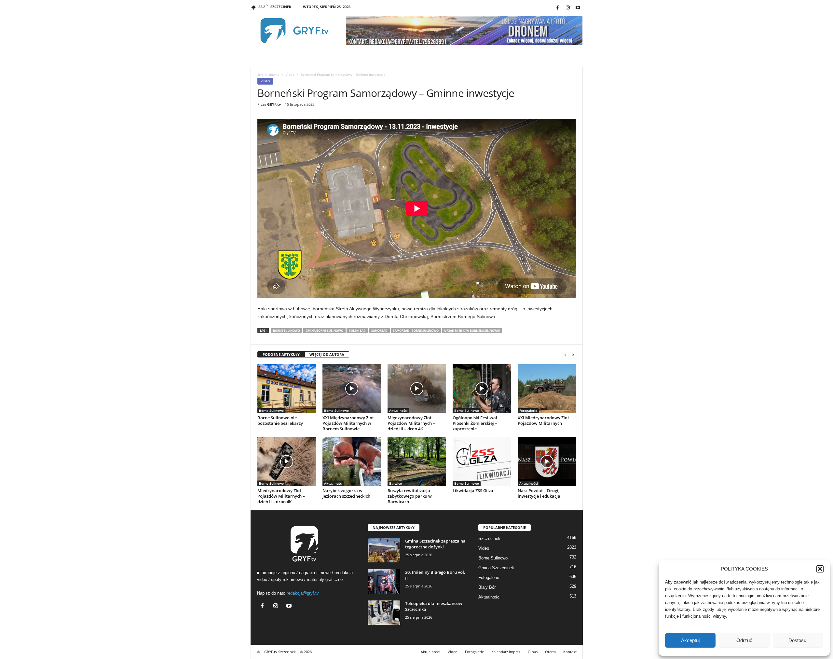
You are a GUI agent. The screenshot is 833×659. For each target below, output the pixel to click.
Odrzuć (744, 640)
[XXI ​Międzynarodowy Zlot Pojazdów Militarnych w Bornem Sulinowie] (351, 388)
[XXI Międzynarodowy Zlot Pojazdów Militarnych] (547, 388)
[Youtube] (578, 8)
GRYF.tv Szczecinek (280, 651)
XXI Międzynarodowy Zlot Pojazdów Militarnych (543, 420)
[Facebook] (558, 8)
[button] (820, 569)
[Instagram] (568, 8)
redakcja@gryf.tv (303, 593)
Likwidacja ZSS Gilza (473, 490)
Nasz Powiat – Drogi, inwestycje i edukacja (539, 493)
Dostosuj (797, 640)
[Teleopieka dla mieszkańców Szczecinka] (384, 612)
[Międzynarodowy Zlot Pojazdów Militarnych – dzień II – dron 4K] (286, 461)
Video (290, 74)
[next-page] (573, 354)
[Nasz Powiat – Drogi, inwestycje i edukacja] (547, 461)
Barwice (395, 483)
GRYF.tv (274, 104)
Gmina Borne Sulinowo (324, 331)
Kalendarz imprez (505, 651)
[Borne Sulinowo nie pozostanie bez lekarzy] (286, 388)
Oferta (550, 651)
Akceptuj (690, 640)
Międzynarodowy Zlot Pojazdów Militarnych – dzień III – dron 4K (411, 423)
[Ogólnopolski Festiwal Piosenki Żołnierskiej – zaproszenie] (482, 388)
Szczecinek (489, 538)
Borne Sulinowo (286, 331)
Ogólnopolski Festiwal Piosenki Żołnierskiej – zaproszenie (475, 423)
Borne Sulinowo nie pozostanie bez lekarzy (280, 420)
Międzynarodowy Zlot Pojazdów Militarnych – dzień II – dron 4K (281, 496)
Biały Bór (487, 587)
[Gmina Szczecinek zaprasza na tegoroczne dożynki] (384, 550)
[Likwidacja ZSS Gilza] (482, 461)
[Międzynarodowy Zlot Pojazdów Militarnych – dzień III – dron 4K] (417, 388)
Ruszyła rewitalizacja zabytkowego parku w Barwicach (410, 496)
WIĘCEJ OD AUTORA (326, 354)
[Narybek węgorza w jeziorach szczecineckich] (351, 461)
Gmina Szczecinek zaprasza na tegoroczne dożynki (435, 544)
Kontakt (570, 651)
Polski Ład (357, 331)
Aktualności (398, 410)
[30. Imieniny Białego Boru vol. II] (384, 581)
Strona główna (268, 74)
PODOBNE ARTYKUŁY (281, 354)
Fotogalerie (528, 410)
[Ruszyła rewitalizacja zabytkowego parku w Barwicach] (417, 461)
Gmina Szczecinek (496, 567)
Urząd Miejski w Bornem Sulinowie (472, 331)
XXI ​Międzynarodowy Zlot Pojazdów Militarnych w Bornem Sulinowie (348, 423)
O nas (533, 651)
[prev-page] (565, 354)
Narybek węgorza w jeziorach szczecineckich (346, 493)
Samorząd (379, 331)
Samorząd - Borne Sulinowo (416, 331)
